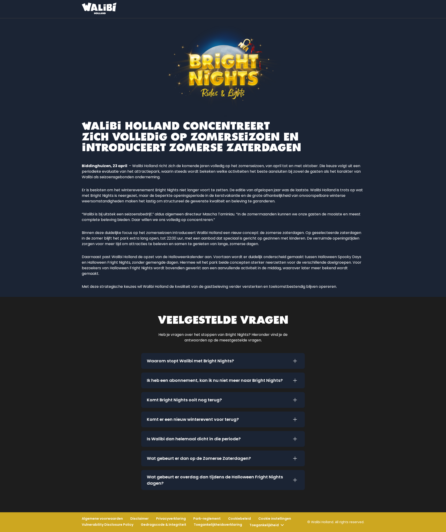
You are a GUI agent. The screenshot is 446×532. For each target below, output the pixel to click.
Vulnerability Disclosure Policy (107, 524)
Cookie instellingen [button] (274, 518)
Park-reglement (207, 518)
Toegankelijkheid (264, 525)
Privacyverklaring (171, 518)
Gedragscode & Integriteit (163, 524)
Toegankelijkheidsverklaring (218, 524)
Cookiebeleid (239, 518)
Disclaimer (139, 518)
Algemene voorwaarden (102, 518)
